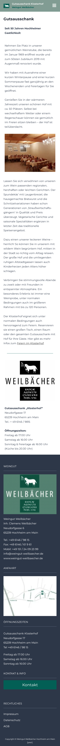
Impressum (10, 714)
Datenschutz (11, 720)
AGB (6, 726)
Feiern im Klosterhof (30, 343)
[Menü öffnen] (54, 5)
